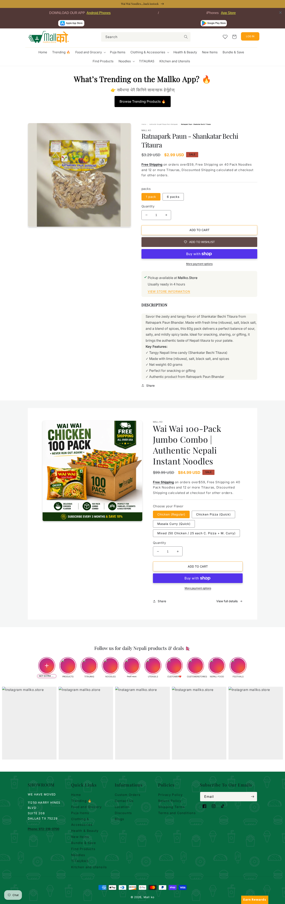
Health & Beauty (84, 831)
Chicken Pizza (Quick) (213, 514)
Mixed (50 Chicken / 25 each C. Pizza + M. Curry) (196, 533)
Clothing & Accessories (81, 822)
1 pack (151, 196)
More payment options (199, 263)
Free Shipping (151, 164)
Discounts (123, 813)
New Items (80, 837)
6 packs (173, 196)
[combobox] (145, 37)
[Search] (185, 36)
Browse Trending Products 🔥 (143, 101)
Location (122, 807)
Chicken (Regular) (171, 514)
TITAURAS (80, 861)
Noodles (78, 855)
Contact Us (124, 801)
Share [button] (150, 385)
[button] (90, 52)
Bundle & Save (83, 843)
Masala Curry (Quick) (173, 524)
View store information (169, 291)
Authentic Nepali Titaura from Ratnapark (163, 124)
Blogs (119, 819)
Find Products (83, 849)
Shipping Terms (171, 807)
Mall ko (149, 897)
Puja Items (80, 813)
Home (143, 124)
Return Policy (170, 801)
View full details (227, 601)
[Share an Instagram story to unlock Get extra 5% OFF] (46, 665)
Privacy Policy (170, 795)
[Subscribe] (252, 797)
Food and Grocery (86, 807)
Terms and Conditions (177, 813)
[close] (280, 12)
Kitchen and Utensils (89, 867)
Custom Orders (128, 795)
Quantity (147, 206)
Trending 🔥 (81, 801)
